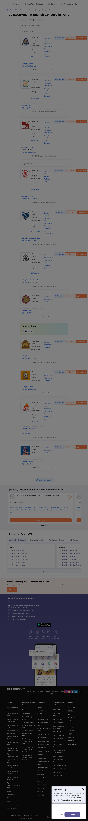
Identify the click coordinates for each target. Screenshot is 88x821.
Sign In (72, 814)
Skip (61, 814)
